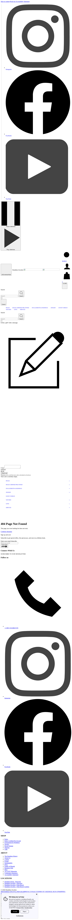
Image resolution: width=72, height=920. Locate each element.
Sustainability (8, 863)
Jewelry (6, 844)
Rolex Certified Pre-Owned (12, 841)
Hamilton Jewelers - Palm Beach (14, 885)
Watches (6, 847)
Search (3, 289)
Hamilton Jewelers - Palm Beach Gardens (16, 887)
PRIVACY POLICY (30, 891)
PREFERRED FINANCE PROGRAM (12, 891)
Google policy (28, 907)
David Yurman (8, 846)
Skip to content (5, 1)
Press (6, 864)
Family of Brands (9, 866)
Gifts (5, 849)
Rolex (6, 839)
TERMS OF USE (42, 891)
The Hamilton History (11, 856)
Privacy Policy (20, 907)
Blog (5, 870)
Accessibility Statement (11, 875)
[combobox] (9, 296)
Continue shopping (6, 531)
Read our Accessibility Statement (20, 1)
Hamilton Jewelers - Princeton (13, 883)
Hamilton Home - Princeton (12, 881)
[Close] (37, 894)
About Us (7, 858)
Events (6, 861)
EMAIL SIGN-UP (53, 891)
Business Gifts (8, 868)
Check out (4, 473)
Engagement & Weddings (12, 842)
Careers (6, 859)
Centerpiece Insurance (11, 873)
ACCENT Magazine (10, 871)
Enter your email (6, 541)
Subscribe (14, 541)
